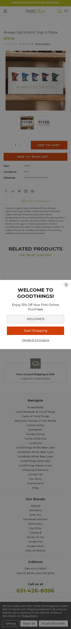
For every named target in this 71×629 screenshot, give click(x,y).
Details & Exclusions (35, 340)
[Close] (66, 285)
